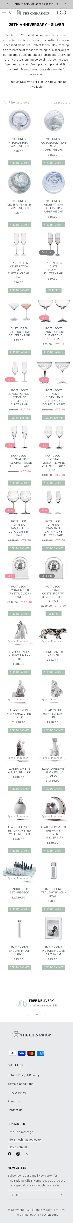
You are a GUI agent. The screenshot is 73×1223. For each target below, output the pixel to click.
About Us (14, 1101)
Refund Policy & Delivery (23, 1075)
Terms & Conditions (20, 1083)
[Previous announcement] (7, 4)
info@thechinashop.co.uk (24, 1139)
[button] (5, 12)
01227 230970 (17, 1147)
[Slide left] (28, 1015)
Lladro (25, 64)
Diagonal (53, 1214)
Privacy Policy (17, 1092)
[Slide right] (45, 1015)
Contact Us (15, 1110)
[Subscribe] (60, 1195)
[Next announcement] (66, 4)
